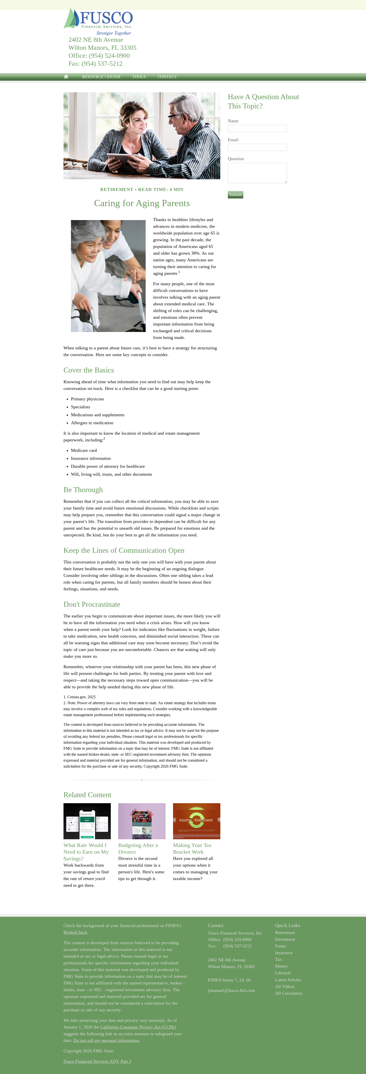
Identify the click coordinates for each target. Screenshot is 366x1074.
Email (233, 139)
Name (233, 120)
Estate (280, 945)
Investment (285, 939)
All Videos (285, 986)
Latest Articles (288, 979)
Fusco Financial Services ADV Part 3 (97, 1061)
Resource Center (101, 77)
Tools (139, 77)
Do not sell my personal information (106, 1040)
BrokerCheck (75, 932)
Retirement (285, 932)
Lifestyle (283, 972)
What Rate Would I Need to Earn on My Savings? (86, 852)
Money (281, 966)
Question (236, 158)
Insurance (284, 952)
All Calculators (289, 993)
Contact (167, 77)
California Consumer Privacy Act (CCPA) (138, 1027)
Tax (278, 959)
